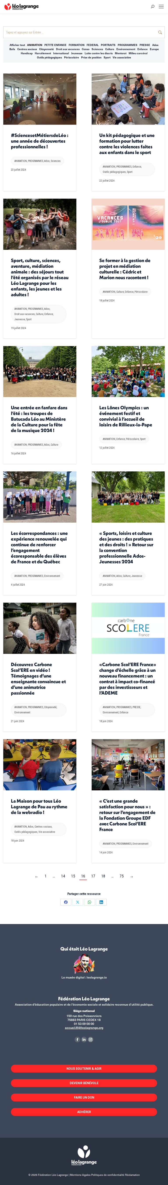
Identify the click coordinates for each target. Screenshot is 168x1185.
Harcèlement (43, 53)
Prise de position (91, 57)
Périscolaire (71, 57)
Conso (85, 49)
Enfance (142, 49)
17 (93, 876)
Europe (154, 49)
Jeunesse (76, 53)
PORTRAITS (108, 45)
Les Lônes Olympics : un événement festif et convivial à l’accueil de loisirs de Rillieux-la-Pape (125, 416)
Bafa (12, 49)
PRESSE (145, 45)
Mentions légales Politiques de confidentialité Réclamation (105, 1175)
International (61, 53)
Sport (107, 57)
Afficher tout (17, 45)
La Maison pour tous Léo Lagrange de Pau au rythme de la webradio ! (39, 806)
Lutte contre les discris (99, 53)
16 (83, 876)
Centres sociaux (27, 49)
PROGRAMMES (127, 45)
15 (73, 876)
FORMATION (76, 45)
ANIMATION (34, 45)
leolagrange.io (97, 977)
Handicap (27, 53)
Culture (109, 49)
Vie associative (122, 57)
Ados (155, 45)
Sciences (97, 49)
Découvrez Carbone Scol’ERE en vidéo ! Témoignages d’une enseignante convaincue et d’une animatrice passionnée (38, 678)
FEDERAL (93, 45)
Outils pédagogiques (49, 57)
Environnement (125, 49)
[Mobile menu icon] (161, 6)
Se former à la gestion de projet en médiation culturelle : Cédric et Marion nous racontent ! (124, 268)
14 (63, 876)
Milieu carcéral (138, 53)
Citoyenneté (46, 49)
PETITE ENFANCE (55, 45)
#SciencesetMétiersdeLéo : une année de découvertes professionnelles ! (39, 141)
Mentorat (120, 53)
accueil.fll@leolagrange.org (84, 1027)
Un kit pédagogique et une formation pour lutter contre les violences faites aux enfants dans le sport (127, 143)
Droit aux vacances (68, 49)
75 (122, 876)
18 (103, 876)
